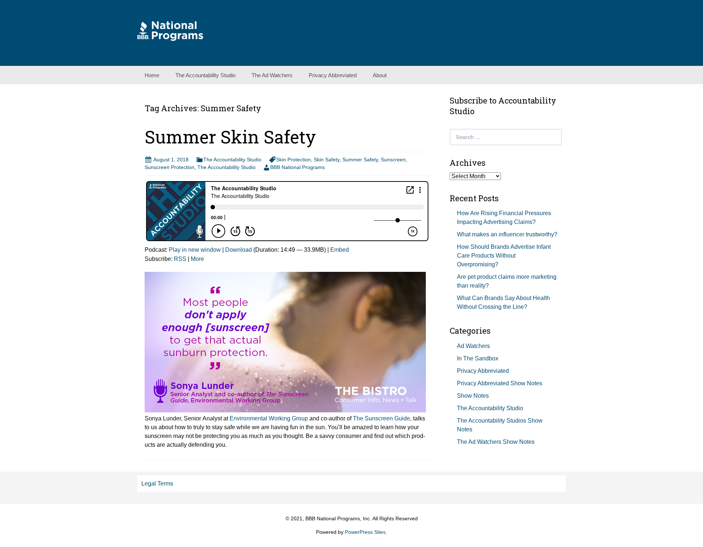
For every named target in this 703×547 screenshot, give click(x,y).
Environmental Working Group (269, 418)
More (197, 259)
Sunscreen (393, 159)
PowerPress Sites (365, 532)
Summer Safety (360, 159)
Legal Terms (157, 483)
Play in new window (195, 250)
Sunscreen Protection (169, 167)
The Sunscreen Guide (381, 418)
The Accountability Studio (205, 75)
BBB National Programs (297, 167)
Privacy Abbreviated (333, 75)
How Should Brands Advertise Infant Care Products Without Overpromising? (504, 255)
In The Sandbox (477, 358)
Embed (339, 250)
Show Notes (473, 396)
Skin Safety (326, 159)
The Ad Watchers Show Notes (496, 442)
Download (238, 250)
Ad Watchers (473, 346)
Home (152, 75)
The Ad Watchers (272, 75)
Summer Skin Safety (230, 136)
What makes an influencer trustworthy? (507, 234)
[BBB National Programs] (170, 30)
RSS (180, 259)
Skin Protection (293, 159)
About (380, 75)
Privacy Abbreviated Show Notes (499, 383)
